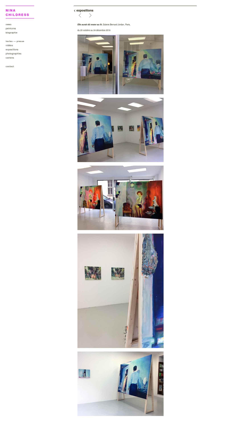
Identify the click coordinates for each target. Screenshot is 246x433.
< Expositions (83, 10)
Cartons (10, 57)
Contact (10, 66)
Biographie (11, 32)
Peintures (11, 28)
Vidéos (9, 45)
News (9, 24)
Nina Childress (18, 12)
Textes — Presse (15, 41)
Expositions (12, 49)
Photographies (14, 53)
